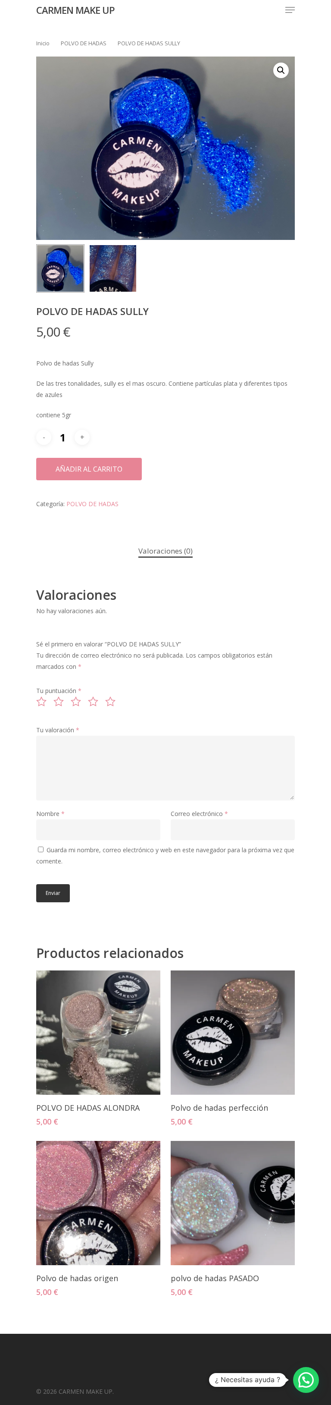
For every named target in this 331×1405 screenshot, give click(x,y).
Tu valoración (57, 730)
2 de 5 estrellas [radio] (61, 701)
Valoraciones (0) (165, 551)
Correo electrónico (199, 814)
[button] (281, 70)
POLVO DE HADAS (83, 43)
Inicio (43, 43)
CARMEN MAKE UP (75, 10)
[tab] (165, 551)
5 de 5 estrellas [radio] (113, 701)
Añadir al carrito (89, 469)
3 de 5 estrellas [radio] (78, 701)
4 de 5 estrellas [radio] (95, 701)
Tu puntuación (58, 691)
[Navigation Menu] (290, 10)
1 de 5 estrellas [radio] (44, 701)
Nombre (50, 814)
